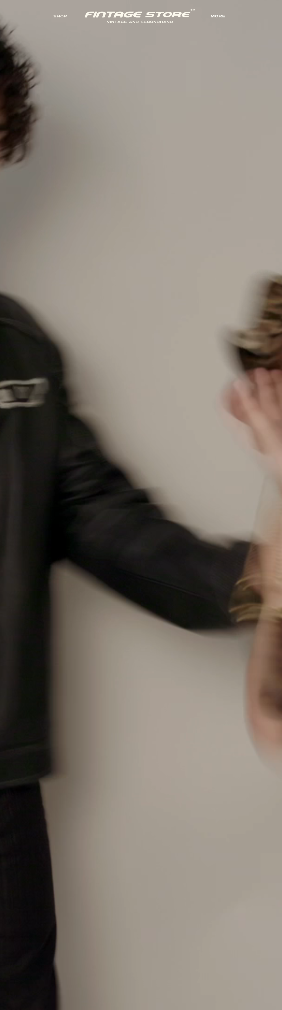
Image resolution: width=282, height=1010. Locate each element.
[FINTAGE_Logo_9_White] (140, 11)
